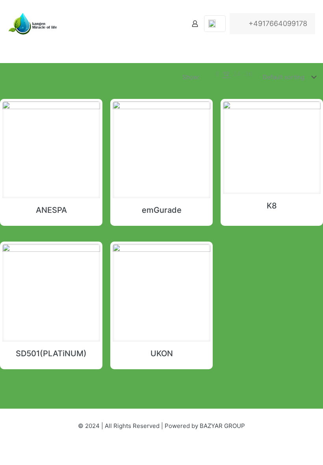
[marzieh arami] (34, 23)
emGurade (162, 210)
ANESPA (51, 210)
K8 (272, 205)
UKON (161, 353)
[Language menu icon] (215, 23)
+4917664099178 (278, 23)
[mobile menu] (167, 23)
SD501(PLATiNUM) (51, 353)
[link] (217, 74)
